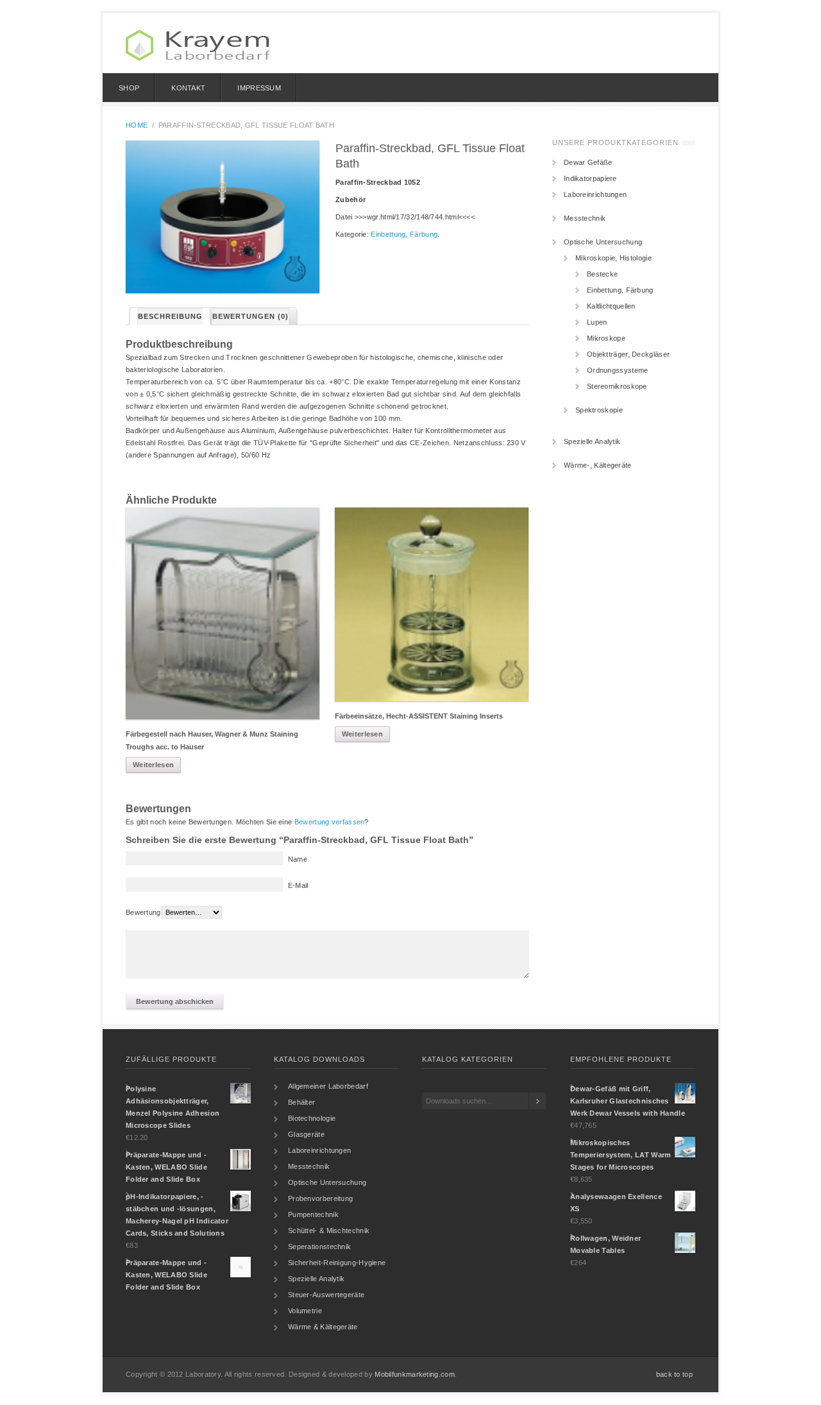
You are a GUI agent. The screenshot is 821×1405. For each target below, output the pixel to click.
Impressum (259, 88)
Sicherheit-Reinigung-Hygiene (336, 1262)
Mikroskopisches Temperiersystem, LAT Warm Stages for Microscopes (621, 1155)
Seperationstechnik (319, 1246)
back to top (674, 1374)
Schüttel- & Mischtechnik (328, 1230)
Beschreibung (170, 316)
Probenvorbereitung (320, 1198)
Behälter (301, 1102)
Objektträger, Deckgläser (628, 354)
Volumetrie (305, 1311)
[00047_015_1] (222, 216)
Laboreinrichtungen (595, 194)
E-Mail (298, 885)
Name (297, 859)
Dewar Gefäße (588, 162)
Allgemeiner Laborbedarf (328, 1086)
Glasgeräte (306, 1134)
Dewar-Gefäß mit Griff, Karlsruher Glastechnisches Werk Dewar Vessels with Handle (627, 1101)
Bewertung (143, 912)
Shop (129, 88)
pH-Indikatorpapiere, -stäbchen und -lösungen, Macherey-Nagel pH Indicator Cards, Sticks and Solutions (177, 1215)
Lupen (597, 322)
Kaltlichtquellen (611, 306)
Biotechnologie (311, 1118)
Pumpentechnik (313, 1214)
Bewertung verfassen (329, 822)
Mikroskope (606, 338)
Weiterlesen (153, 765)
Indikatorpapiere (590, 178)
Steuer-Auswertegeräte (326, 1295)
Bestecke (602, 274)
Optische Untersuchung (603, 242)
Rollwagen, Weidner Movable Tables (605, 1244)
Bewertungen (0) (250, 316)
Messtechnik (584, 218)
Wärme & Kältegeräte (323, 1327)
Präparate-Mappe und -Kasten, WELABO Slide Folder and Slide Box (166, 1167)
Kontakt (188, 88)
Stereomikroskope (617, 386)
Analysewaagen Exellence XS (616, 1203)
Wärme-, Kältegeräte (598, 465)
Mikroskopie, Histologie (613, 258)
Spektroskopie (599, 410)
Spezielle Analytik (592, 441)
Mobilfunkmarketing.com (415, 1374)
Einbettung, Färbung (404, 234)
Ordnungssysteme (617, 370)
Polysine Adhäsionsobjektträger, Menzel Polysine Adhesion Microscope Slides (172, 1107)
